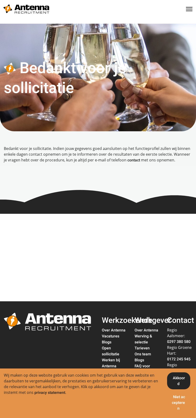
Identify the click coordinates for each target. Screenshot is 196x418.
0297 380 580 (179, 342)
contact (133, 160)
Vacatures (110, 336)
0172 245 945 (179, 359)
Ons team (143, 354)
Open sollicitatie (110, 351)
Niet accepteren (178, 402)
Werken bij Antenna (111, 363)
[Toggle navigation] (189, 9)
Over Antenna (113, 330)
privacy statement (49, 393)
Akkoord (179, 381)
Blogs (106, 342)
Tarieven (142, 348)
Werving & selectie (143, 339)
